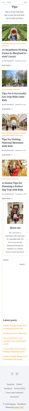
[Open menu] (25, 2)
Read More (7, 65)
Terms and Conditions (14, 393)
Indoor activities (12, 133)
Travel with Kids (16, 135)
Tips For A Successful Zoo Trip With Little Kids (14, 97)
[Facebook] (12, 373)
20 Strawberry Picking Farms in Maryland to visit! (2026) (14, 53)
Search (5, 260)
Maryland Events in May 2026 (15, 333)
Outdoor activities (9, 43)
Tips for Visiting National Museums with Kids (12, 143)
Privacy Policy (19, 388)
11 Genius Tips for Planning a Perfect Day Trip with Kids (12, 186)
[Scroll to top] (25, 408)
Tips (18, 43)
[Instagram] (17, 373)
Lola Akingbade (9, 61)
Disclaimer (14, 397)
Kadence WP (19, 407)
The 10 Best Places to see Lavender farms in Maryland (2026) (14, 341)
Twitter (19, 384)
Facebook (10, 384)
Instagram (8, 388)
